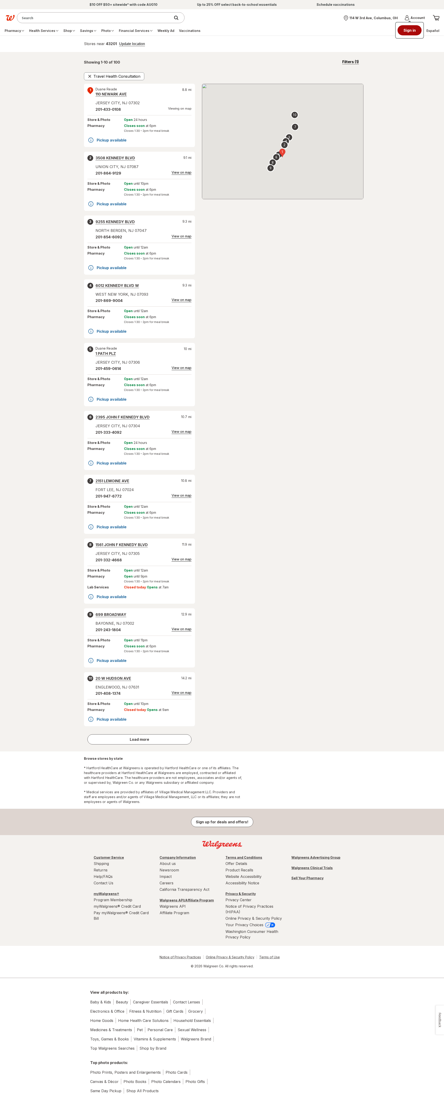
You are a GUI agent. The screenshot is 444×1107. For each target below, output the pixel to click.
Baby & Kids (100, 1002)
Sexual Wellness (192, 1029)
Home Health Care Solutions (143, 1020)
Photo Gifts (195, 1081)
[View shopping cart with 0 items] (436, 17)
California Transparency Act (184, 889)
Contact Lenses (186, 1002)
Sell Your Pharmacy (307, 878)
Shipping (101, 863)
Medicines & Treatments (111, 1029)
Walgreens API (173, 906)
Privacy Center (238, 900)
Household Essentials (192, 1020)
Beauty (122, 1002)
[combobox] (95, 17)
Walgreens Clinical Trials (312, 868)
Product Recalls (239, 870)
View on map (181, 172)
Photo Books (134, 1081)
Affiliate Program (174, 912)
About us (168, 863)
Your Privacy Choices (245, 924)
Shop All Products (142, 1091)
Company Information (178, 857)
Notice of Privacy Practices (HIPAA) (249, 909)
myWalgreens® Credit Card (117, 906)
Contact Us (103, 883)
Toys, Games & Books (109, 1039)
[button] (415, 17)
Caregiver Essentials (150, 1002)
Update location (132, 44)
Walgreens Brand (196, 1039)
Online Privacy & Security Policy (253, 918)
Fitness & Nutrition (145, 1011)
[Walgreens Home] (10, 17)
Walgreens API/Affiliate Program (187, 900)
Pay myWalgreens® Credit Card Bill (121, 915)
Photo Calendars (166, 1081)
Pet (140, 1029)
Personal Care (160, 1029)
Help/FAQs (103, 876)
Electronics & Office (107, 1011)
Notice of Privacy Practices (180, 957)
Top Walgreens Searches (112, 1048)
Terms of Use (269, 957)
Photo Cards (177, 1072)
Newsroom (169, 870)
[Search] (178, 17)
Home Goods (101, 1020)
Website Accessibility (243, 876)
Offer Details (236, 863)
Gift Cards (174, 1011)
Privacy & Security (240, 894)
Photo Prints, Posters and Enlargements (125, 1072)
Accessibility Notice (242, 883)
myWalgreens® (106, 894)
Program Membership (113, 900)
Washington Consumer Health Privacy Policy (251, 934)
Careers (166, 883)
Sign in (410, 30)
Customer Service (109, 857)
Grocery (195, 1011)
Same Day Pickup (105, 1091)
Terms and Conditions (243, 857)
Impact (166, 876)
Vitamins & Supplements (155, 1039)
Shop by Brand (152, 1048)
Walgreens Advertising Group (315, 857)
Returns (101, 870)
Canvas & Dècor (104, 1081)
